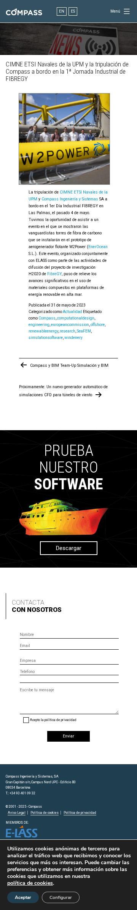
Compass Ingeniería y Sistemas (69, 199)
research (67, 331)
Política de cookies (44, 813)
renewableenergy (43, 331)
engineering (39, 325)
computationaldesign (75, 318)
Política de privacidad (80, 813)
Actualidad (72, 312)
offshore (98, 325)
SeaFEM (84, 331)
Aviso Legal (16, 813)
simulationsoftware (46, 338)
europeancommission (70, 325)
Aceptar (23, 897)
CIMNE (66, 192)
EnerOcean (98, 246)
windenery (73, 338)
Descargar (68, 548)
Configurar (60, 897)
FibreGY (54, 273)
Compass (47, 318)
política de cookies (30, 883)
